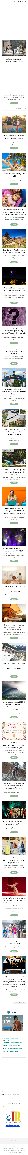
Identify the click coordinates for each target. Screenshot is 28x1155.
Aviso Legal (17, 1148)
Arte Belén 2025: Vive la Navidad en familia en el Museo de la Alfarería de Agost (14, 745)
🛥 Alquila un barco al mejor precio (11, 1043)
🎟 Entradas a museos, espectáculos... (12, 1050)
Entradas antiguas (19, 1002)
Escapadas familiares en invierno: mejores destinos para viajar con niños (14, 860)
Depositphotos (15, 1094)
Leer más (14, 103)
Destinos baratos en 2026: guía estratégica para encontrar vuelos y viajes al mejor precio (14, 510)
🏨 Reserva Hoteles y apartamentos (11, 1040)
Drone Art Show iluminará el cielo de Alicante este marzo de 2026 (14, 290)
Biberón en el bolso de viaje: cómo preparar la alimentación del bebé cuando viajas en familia (14, 212)
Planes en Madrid (17, 1152)
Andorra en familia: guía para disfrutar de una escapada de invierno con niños (14, 665)
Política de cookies (12, 1150)
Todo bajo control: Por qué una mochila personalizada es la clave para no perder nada (14, 588)
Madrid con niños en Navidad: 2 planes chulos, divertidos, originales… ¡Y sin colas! (14, 785)
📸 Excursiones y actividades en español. (12, 1048)
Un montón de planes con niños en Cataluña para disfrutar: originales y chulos (14, 431)
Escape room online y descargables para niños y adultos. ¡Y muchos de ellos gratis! (14, 330)
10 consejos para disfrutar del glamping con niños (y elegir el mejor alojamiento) (14, 627)
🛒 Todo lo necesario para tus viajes (11, 1051)
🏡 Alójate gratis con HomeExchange (12, 1045)
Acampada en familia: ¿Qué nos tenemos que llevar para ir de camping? (14, 472)
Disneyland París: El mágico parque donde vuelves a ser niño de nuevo (14, 391)
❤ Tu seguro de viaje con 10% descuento (12, 1042)
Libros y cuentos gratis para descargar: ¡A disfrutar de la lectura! (14, 351)
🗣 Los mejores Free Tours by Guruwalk (12, 1046)
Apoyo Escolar (5, 1091)
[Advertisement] (14, 24)
